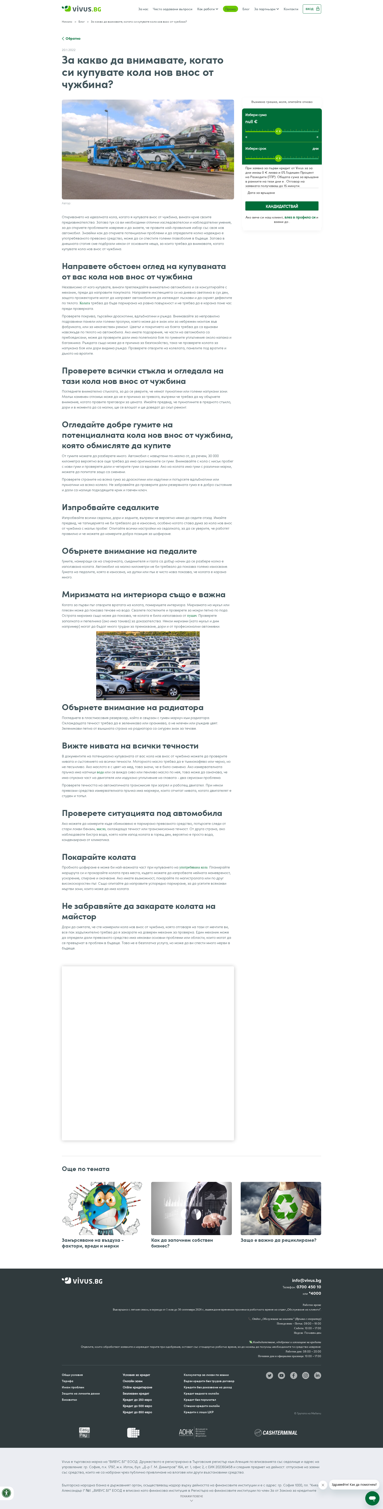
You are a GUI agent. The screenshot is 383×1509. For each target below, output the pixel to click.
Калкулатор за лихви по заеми (206, 1375)
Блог (246, 9)
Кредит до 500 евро (137, 1406)
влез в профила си (300, 217)
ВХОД (309, 9)
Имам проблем (73, 1387)
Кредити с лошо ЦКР (199, 1412)
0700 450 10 (309, 1286)
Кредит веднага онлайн (201, 1393)
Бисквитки (69, 1399)
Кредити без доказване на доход (208, 1387)
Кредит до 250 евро (137, 1399)
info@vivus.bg (306, 1280)
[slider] (278, 131)
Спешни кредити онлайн (202, 1406)
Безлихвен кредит (136, 1393)
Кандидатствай (282, 206)
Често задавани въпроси (172, 9)
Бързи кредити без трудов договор (209, 1381)
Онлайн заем (133, 1381)
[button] (208, 8)
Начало (67, 21)
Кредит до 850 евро (137, 1412)
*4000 (315, 1293)
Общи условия (72, 1375)
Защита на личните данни (81, 1393)
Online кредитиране (137, 1387)
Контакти (291, 9)
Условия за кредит (136, 1375)
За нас (143, 9)
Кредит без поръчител (200, 1399)
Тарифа (67, 1381)
